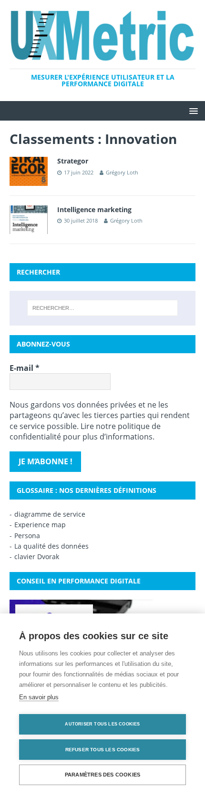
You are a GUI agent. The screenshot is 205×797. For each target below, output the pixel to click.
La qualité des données (51, 546)
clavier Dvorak (36, 556)
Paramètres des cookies (102, 774)
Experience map (40, 524)
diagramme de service (49, 514)
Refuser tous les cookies (102, 749)
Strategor (72, 160)
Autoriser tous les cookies (102, 724)
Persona (27, 535)
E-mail (25, 368)
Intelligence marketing (94, 209)
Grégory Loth (122, 172)
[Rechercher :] (102, 308)
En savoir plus (39, 697)
